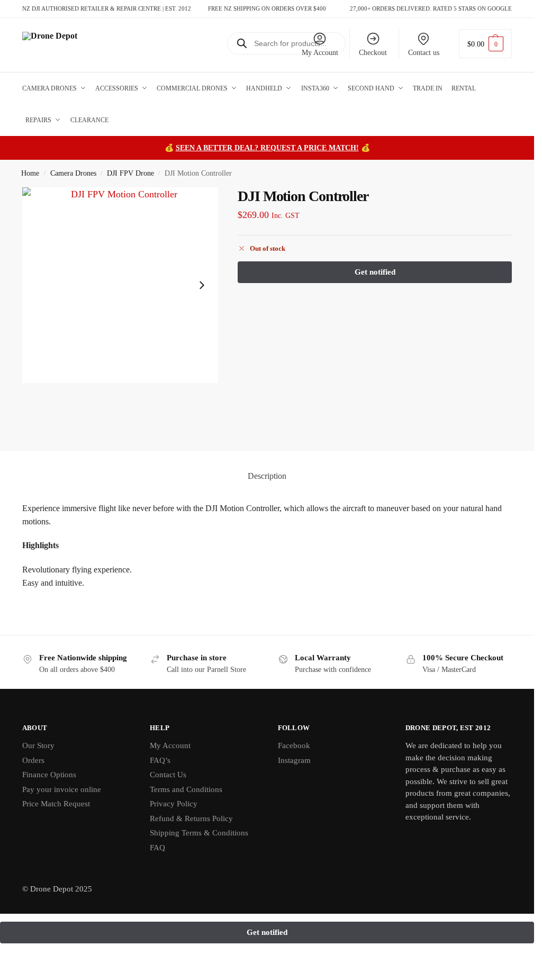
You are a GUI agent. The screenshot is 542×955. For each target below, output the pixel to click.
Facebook (294, 745)
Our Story (38, 745)
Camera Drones (73, 173)
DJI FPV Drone (130, 173)
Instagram (294, 760)
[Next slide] (202, 285)
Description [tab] (267, 475)
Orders (33, 760)
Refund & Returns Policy (191, 818)
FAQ (157, 847)
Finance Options (49, 774)
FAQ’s (160, 760)
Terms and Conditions (186, 789)
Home (30, 173)
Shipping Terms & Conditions (199, 833)
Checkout (373, 53)
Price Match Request (56, 803)
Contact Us (168, 774)
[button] (485, 43)
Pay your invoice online (61, 789)
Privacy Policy (173, 803)
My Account (320, 53)
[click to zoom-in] (120, 285)
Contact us (423, 53)
